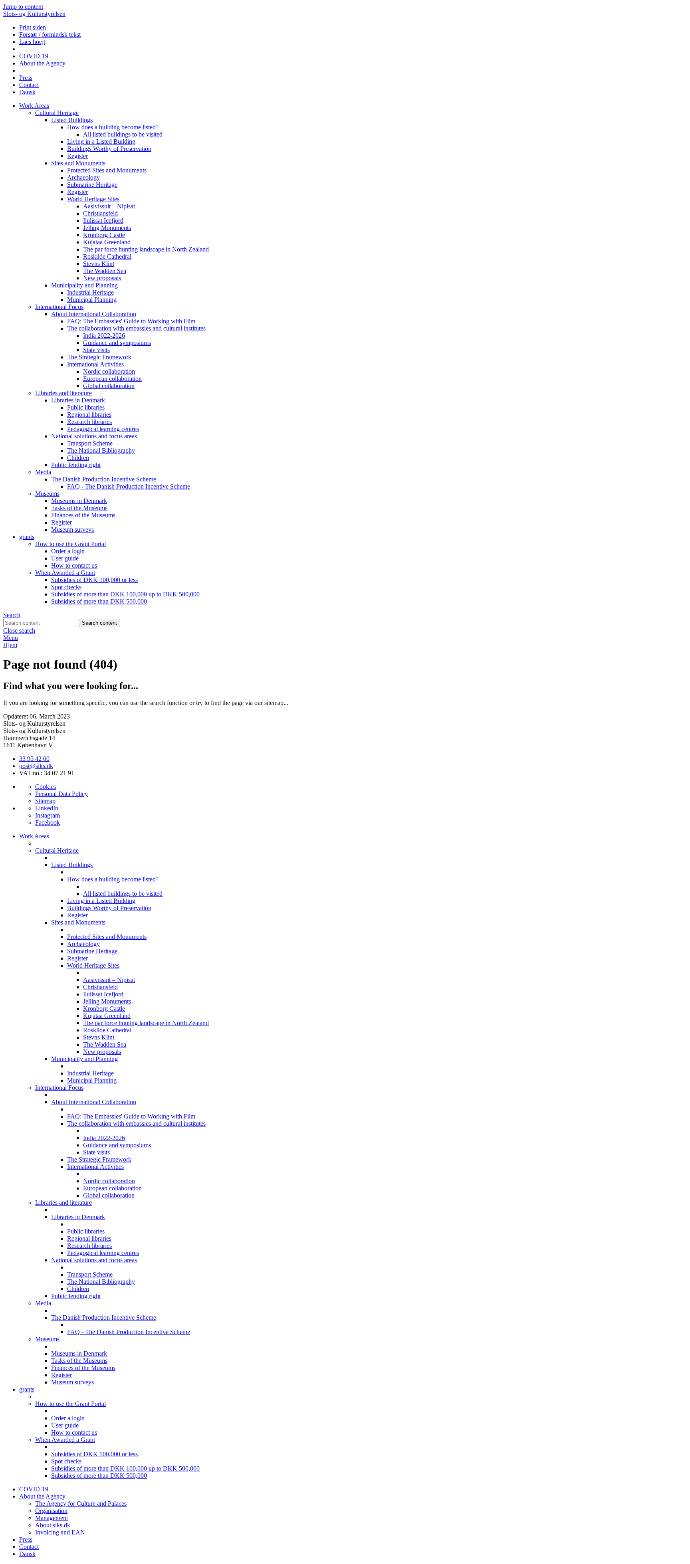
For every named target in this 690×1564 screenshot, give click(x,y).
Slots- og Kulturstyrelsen (34, 13)
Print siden (32, 27)
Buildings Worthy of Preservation (109, 148)
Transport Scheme (90, 443)
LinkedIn (46, 808)
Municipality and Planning (84, 285)
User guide (65, 558)
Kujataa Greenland (107, 242)
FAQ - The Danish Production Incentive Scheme (128, 486)
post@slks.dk (36, 765)
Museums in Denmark (79, 500)
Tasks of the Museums (79, 508)
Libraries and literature (63, 393)
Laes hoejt (32, 41)
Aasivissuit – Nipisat (109, 206)
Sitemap (45, 801)
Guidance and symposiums (117, 342)
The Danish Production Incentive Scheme (103, 479)
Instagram (47, 815)
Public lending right (76, 464)
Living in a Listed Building (101, 141)
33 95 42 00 (34, 758)
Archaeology (83, 177)
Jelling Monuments (107, 227)
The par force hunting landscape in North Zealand (146, 249)
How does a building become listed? (113, 127)
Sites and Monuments (78, 163)
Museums (47, 493)
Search (11, 615)
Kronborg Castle (104, 235)
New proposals (102, 278)
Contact (29, 84)
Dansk (27, 92)
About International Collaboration (93, 314)
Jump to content (23, 6)
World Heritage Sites (93, 199)
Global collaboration (109, 385)
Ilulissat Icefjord (103, 220)
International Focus (59, 306)
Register (77, 155)
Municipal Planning (92, 299)
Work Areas (34, 105)
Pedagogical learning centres (103, 429)
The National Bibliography (101, 450)
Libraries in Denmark (78, 400)
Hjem (10, 644)
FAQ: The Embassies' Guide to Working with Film (131, 321)
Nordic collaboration (109, 371)
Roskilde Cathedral (107, 256)
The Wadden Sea (104, 270)
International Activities (95, 364)
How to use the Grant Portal (70, 543)
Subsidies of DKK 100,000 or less (94, 579)
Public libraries (86, 407)
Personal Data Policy (61, 793)
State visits (96, 349)
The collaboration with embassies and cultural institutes (136, 328)
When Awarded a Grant (65, 572)
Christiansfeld (100, 213)
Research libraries (89, 421)
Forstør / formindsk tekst (50, 34)
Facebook (47, 822)
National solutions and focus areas (94, 436)
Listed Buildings (72, 120)
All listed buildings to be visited (123, 134)
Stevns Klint (98, 263)
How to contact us (74, 565)
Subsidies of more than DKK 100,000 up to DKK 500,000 (125, 594)
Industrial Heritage (90, 292)
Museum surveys (72, 529)
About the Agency (42, 63)
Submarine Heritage (92, 184)
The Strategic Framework (99, 357)
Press (25, 77)
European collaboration (112, 378)
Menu (10, 637)
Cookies (45, 786)
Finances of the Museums (83, 515)
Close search (19, 630)
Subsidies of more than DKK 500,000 (99, 601)
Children (78, 457)
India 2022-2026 (104, 335)
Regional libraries (89, 414)
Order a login (68, 551)
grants (26, 536)
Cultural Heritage (57, 112)
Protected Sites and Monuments (107, 170)
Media (43, 472)
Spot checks (66, 587)
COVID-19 (33, 56)
